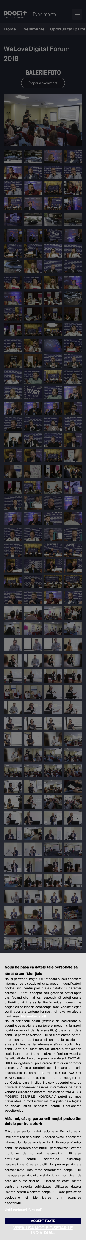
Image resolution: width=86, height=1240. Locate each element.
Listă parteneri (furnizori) (23, 1209)
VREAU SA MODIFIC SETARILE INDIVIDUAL (42, 1230)
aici (40, 1073)
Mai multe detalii (33, 1016)
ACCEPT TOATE (43, 1221)
